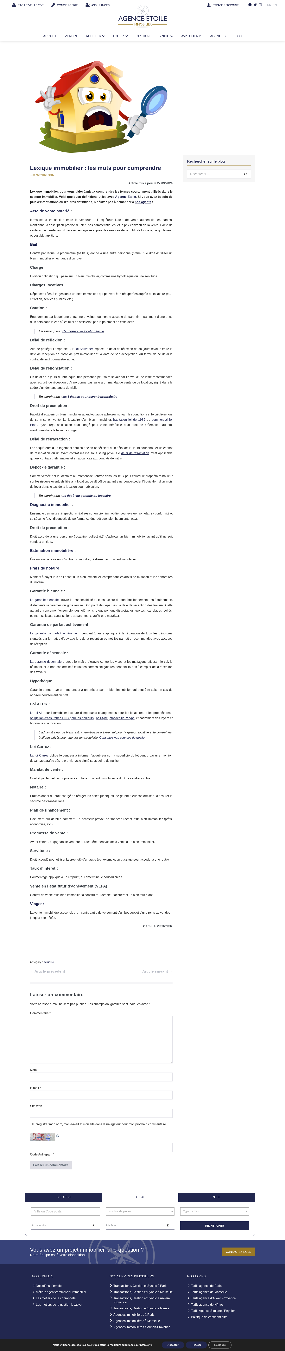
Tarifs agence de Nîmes (207, 1304)
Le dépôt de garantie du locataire (86, 495)
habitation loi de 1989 (129, 419)
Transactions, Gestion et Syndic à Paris (140, 1285)
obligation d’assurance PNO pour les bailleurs (62, 718)
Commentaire (40, 1013)
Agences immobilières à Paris (134, 1314)
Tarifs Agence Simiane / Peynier (213, 1310)
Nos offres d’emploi (49, 1285)
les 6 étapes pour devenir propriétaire (89, 396)
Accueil (50, 36)
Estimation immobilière (51, 550)
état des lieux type (122, 718)
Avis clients (191, 36)
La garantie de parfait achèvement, (55, 633)
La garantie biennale (44, 599)
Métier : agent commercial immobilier (61, 1292)
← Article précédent (47, 971)
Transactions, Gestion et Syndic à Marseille (143, 1292)
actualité (49, 961)
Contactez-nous (238, 1251)
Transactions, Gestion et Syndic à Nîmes (141, 1308)
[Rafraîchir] (58, 1135)
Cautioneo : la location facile (83, 331)
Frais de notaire (44, 568)
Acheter (94, 36)
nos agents (143, 202)
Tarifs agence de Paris (206, 1285)
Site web (36, 1106)
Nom (34, 1070)
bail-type (102, 718)
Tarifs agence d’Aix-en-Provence (213, 1298)
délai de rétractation (135, 453)
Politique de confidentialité (209, 1317)
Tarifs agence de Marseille (209, 1292)
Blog (237, 36)
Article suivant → (157, 971)
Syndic (163, 36)
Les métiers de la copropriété (56, 1298)
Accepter (173, 1345)
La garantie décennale (46, 661)
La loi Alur (37, 712)
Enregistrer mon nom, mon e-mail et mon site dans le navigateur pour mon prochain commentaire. (100, 1124)
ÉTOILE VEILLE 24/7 (30, 5)
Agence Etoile (125, 196)
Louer (119, 36)
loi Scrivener (84, 349)
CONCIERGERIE (67, 5)
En (275, 5)
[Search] (245, 174)
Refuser (196, 1345)
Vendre (71, 36)
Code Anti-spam (41, 1154)
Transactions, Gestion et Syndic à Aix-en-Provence (141, 1300)
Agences (218, 36)
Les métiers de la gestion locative (59, 1304)
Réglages (220, 1345)
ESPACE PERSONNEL (226, 5)
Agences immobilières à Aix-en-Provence (141, 1327)
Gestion (143, 36)
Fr (269, 5)
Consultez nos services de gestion (122, 737)
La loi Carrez (39, 755)
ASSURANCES (100, 5)
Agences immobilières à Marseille (136, 1321)
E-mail (35, 1088)
